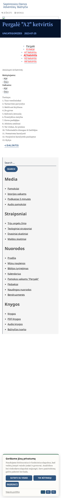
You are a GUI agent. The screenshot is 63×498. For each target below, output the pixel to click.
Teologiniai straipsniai (20, 228)
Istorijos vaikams (17, 193)
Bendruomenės (16, 294)
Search (11, 169)
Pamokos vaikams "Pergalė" (23, 279)
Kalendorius (14, 273)
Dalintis (13, 145)
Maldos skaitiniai (17, 239)
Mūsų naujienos (16, 263)
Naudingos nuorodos (19, 289)
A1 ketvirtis (30, 52)
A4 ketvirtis (30, 61)
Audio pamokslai (17, 204)
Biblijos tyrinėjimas (18, 268)
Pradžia (12, 258)
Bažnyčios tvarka (17, 329)
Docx (6, 81)
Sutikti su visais (19, 478)
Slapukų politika (13, 492)
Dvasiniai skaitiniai (18, 233)
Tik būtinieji (44, 478)
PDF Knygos (14, 319)
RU (53, 492)
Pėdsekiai (13, 284)
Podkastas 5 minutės (19, 199)
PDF (5, 78)
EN (48, 492)
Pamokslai (13, 188)
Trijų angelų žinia (17, 223)
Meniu (20, 12)
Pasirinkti (12, 484)
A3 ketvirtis (30, 58)
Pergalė (30, 46)
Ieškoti (8, 12)
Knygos (12, 313)
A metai (30, 49)
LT (43, 492)
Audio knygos (15, 324)
